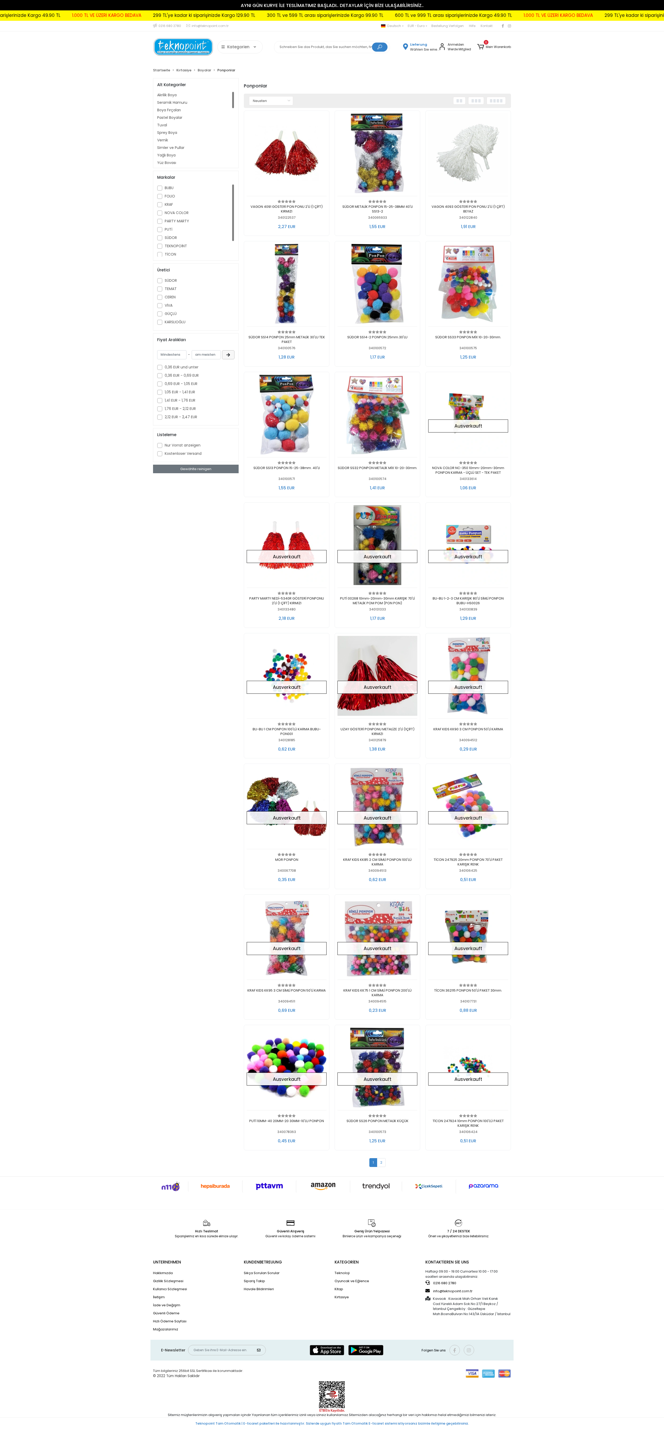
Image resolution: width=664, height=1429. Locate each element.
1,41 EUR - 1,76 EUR (180, 400)
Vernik (162, 140)
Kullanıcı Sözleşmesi (170, 1289)
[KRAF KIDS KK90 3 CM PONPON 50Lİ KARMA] (468, 677)
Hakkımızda (163, 1272)
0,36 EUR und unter (181, 367)
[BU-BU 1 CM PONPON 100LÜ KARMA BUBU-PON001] (287, 677)
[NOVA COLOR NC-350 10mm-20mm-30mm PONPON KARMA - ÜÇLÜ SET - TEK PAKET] (468, 416)
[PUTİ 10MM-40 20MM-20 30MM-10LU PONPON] (287, 1069)
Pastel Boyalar (169, 117)
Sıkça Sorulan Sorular (262, 1272)
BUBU (169, 187)
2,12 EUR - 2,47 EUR (181, 417)
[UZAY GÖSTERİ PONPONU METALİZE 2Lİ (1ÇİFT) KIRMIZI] (377, 677)
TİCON (170, 254)
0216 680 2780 (444, 1283)
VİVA (168, 305)
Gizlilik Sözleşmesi (168, 1281)
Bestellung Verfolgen (447, 26)
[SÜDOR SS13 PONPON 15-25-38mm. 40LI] (287, 416)
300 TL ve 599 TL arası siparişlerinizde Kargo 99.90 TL (208, 15)
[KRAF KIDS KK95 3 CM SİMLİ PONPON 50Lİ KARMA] (287, 938)
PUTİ (168, 229)
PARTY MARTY (177, 221)
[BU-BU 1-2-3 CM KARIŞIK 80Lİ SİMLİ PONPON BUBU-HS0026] (468, 546)
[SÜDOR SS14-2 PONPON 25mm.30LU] (377, 285)
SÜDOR (171, 237)
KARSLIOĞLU (175, 322)
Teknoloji (342, 1272)
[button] (494, 47)
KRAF (169, 204)
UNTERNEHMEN (167, 1262)
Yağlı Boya (166, 155)
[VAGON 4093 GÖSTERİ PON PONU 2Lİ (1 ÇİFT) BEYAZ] (468, 154)
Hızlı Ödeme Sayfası (169, 1321)
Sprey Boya (167, 132)
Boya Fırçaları (169, 110)
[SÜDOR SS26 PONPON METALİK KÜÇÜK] (377, 1069)
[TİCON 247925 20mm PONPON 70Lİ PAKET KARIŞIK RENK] (468, 807)
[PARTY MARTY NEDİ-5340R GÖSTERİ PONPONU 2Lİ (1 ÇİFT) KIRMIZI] (287, 546)
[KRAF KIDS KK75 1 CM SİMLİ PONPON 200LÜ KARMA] (377, 938)
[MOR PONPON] (287, 807)
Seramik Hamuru (172, 102)
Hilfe (472, 26)
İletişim (159, 1297)
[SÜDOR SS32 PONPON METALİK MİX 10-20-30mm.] (377, 416)
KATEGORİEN (347, 1262)
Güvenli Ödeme (166, 1313)
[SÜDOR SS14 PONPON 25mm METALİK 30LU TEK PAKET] (287, 285)
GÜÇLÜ (171, 313)
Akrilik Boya (167, 95)
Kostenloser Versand (183, 453)
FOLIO (170, 196)
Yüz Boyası (166, 162)
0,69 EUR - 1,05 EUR (181, 383)
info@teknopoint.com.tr (452, 1291)
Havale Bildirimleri (259, 1289)
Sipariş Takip (254, 1281)
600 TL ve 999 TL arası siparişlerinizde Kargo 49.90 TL (336, 15)
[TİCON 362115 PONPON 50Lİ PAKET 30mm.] (468, 938)
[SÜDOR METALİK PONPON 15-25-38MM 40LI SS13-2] (377, 154)
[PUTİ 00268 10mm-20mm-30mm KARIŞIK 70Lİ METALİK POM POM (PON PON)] (377, 546)
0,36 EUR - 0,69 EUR (182, 375)
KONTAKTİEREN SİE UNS (447, 1262)
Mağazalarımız (165, 1329)
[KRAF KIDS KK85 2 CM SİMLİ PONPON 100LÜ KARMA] (377, 807)
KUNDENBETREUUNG (263, 1262)
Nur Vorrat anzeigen (182, 445)
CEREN (170, 297)
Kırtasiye (342, 1297)
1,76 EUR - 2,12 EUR (180, 408)
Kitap (339, 1289)
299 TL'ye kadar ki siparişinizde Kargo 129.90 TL (87, 15)
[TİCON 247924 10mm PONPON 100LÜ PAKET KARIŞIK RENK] (468, 1069)
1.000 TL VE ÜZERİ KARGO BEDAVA (441, 15)
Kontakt (487, 26)
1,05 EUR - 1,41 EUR (180, 392)
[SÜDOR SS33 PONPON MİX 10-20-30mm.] (468, 285)
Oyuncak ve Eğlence (352, 1281)
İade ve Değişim (166, 1305)
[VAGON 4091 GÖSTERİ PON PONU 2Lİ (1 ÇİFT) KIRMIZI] (287, 154)
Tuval (162, 125)
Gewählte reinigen (195, 468)
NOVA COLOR (177, 212)
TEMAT (171, 288)
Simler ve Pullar (170, 147)
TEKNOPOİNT (176, 246)
